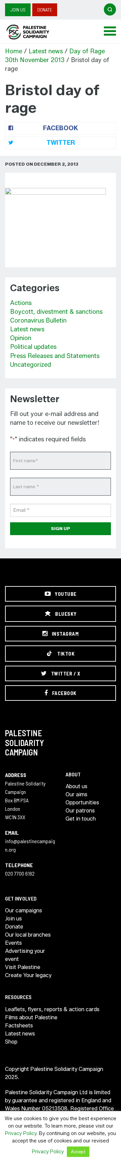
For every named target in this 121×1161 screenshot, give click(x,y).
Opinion (20, 338)
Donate (44, 9)
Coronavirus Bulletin (38, 320)
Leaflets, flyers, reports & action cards (52, 1009)
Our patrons (80, 810)
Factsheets (19, 1025)
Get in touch (81, 819)
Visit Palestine (22, 967)
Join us (18, 9)
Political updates (33, 347)
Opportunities (82, 802)
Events (13, 943)
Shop (11, 1042)
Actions (21, 303)
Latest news (46, 51)
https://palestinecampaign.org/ (35, 32)
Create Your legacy (28, 975)
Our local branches (28, 935)
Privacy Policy (21, 1133)
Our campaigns (23, 910)
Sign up (60, 528)
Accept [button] (78, 1151)
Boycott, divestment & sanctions (56, 311)
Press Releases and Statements (54, 356)
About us (76, 786)
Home (13, 51)
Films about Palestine (31, 1017)
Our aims (76, 794)
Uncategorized (30, 364)
